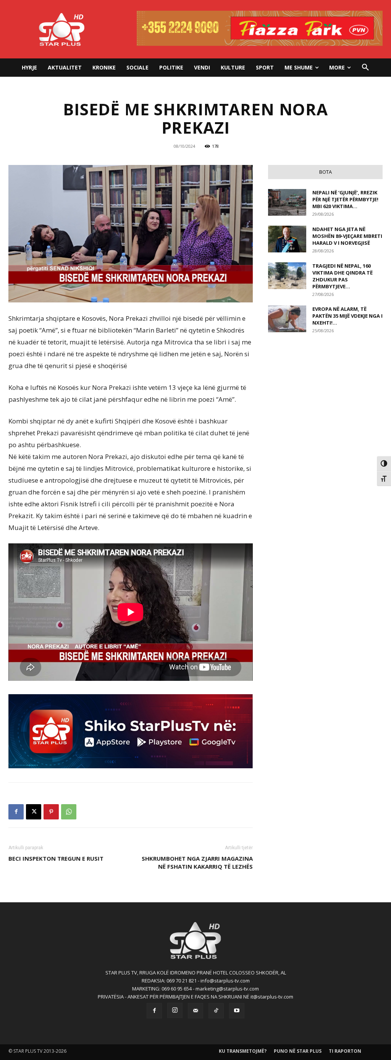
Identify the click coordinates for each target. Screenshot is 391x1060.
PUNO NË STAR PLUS (298, 1051)
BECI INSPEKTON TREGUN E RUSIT (55, 858)
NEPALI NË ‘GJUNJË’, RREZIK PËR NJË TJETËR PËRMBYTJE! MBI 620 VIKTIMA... (345, 199)
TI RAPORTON (345, 1051)
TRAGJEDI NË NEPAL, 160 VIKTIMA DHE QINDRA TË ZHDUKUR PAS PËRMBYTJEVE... (342, 276)
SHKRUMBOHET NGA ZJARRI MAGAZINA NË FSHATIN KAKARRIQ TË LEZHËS (197, 862)
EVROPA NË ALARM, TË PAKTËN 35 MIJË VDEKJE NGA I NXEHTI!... (347, 315)
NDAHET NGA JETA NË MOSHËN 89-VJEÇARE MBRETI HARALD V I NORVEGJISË (347, 236)
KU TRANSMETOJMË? (243, 1051)
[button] (365, 67)
